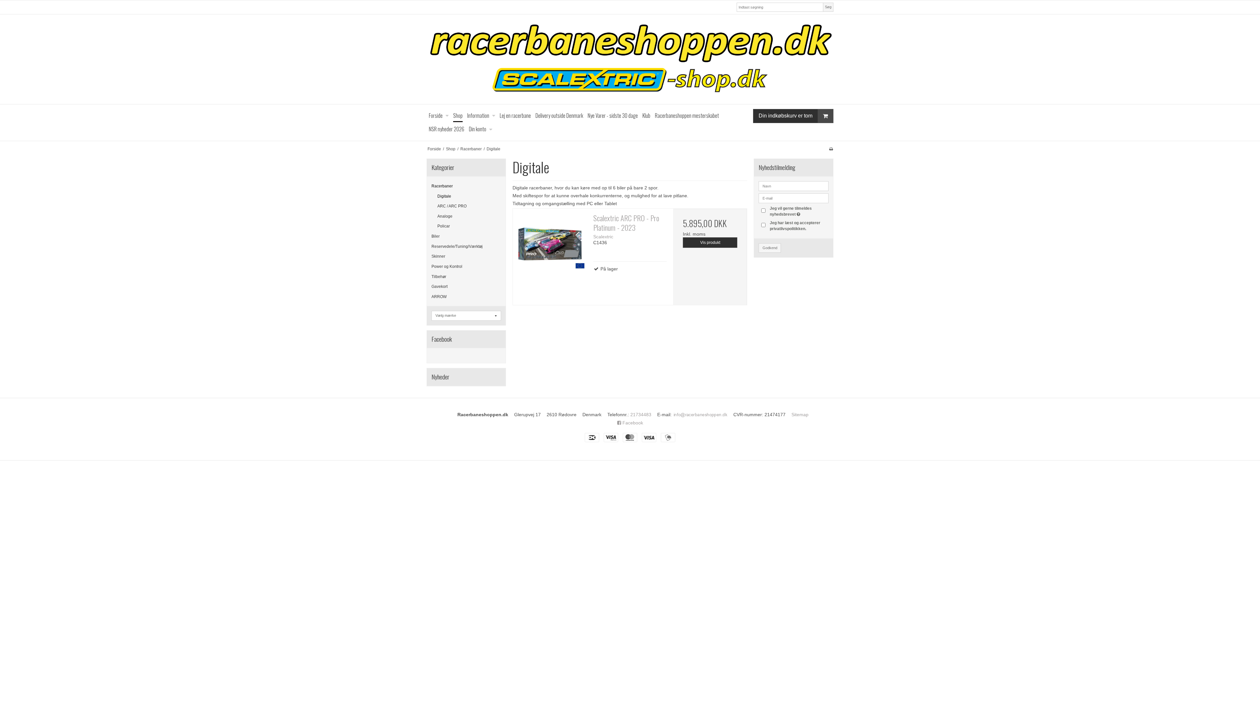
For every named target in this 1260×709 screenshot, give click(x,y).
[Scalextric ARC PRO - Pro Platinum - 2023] (549, 245)
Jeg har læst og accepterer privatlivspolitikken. (795, 226)
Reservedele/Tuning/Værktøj (457, 246)
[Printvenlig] (831, 149)
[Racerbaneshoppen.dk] (630, 59)
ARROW (439, 296)
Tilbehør (438, 276)
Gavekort (439, 286)
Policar (443, 226)
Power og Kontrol (446, 266)
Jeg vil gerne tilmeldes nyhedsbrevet (799, 211)
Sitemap (799, 414)
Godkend (770, 248)
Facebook (632, 422)
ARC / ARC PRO (452, 206)
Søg (828, 7)
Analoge (444, 216)
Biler (435, 236)
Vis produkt (710, 242)
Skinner (438, 256)
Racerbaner (442, 186)
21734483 (640, 414)
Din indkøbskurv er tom (785, 115)
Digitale (444, 196)
